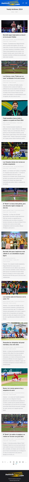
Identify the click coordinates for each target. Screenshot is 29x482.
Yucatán (11, 39)
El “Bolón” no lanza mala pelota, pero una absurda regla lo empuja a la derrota (14, 206)
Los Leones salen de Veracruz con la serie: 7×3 (14, 298)
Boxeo (4, 39)
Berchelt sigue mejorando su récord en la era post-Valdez (14, 36)
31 (10, 462)
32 (13, 462)
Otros (4, 347)
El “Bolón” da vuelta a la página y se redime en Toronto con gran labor (14, 435)
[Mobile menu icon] (26, 3)
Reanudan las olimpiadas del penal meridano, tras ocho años (13, 343)
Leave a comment (12, 41)
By (19, 39)
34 (19, 462)
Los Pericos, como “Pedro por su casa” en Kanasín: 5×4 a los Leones (14, 77)
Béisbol (4, 80)
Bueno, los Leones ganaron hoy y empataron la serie (13, 389)
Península (8, 39)
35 (23, 462)
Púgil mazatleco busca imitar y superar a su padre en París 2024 (13, 119)
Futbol (4, 166)
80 (13, 464)
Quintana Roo (12, 258)
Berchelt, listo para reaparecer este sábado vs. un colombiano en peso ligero (14, 253)
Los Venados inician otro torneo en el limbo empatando (14, 163)
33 (16, 462)
